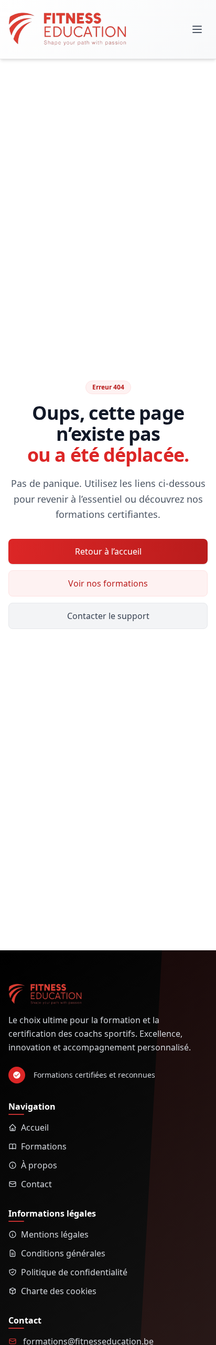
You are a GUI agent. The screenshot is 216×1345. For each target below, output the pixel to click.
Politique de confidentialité (74, 1272)
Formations (44, 1146)
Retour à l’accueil (108, 551)
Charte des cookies (58, 1291)
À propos (39, 1165)
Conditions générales (63, 1253)
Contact (36, 1184)
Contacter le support (108, 616)
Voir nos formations (108, 583)
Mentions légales (55, 1234)
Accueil (35, 1127)
